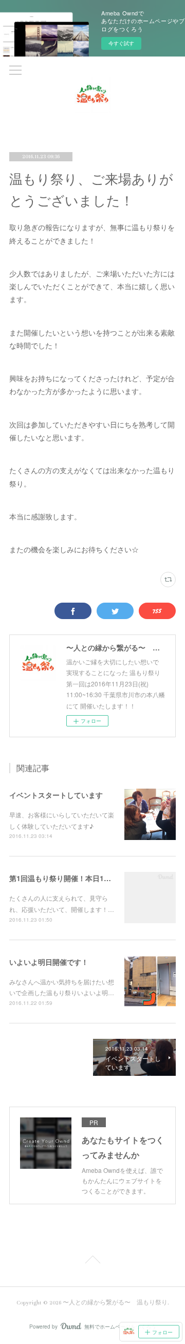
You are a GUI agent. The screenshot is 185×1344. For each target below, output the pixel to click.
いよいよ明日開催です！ (48, 962)
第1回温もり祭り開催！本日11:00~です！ (76, 878)
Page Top (92, 1261)
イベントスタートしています (56, 795)
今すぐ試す (121, 43)
